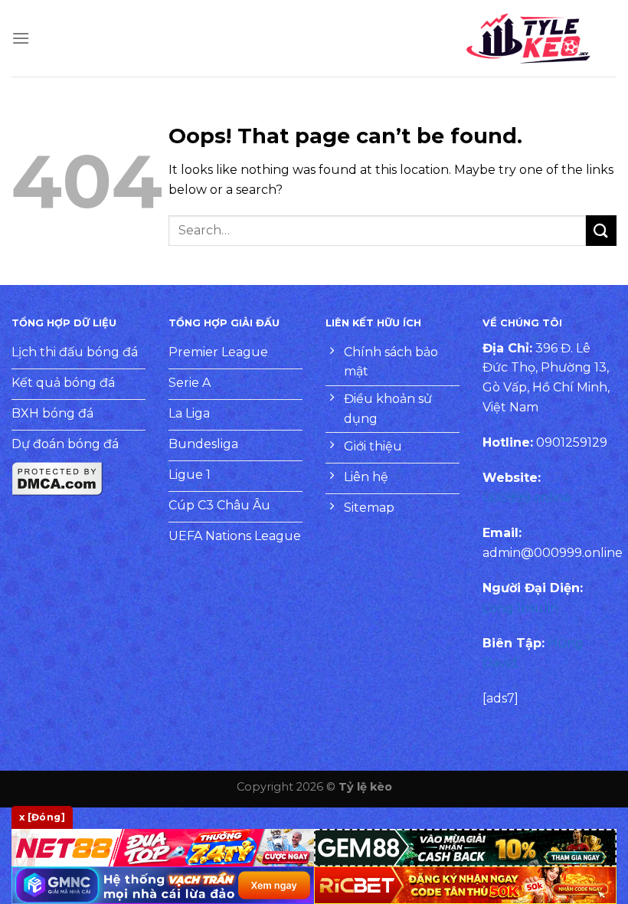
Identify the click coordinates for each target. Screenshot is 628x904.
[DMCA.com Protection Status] (57, 477)
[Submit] (601, 230)
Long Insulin (520, 608)
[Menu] (20, 38)
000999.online (526, 497)
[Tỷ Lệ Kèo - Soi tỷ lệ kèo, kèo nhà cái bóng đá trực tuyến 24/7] (528, 38)
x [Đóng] (42, 817)
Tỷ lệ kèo (365, 787)
